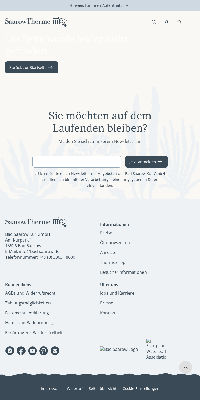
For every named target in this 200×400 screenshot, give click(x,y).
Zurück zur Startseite (27, 67)
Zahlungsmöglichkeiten (28, 303)
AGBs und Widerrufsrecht (30, 293)
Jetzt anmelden (142, 161)
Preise (106, 233)
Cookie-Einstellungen (141, 388)
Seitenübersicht (102, 388)
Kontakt (107, 313)
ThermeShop (113, 262)
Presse (106, 303)
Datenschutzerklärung (27, 313)
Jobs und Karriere (117, 293)
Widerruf (75, 388)
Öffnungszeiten (115, 242)
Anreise (107, 252)
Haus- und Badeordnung (29, 323)
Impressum (51, 388)
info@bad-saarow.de (39, 251)
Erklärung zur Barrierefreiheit (34, 332)
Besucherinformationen (123, 272)
